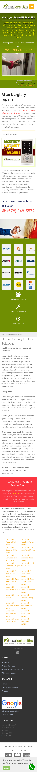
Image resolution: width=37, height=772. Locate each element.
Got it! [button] (6, 768)
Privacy (5, 691)
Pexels (20, 334)
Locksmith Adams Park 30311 (11, 542)
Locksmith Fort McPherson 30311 (27, 574)
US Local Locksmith (10, 711)
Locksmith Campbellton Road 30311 (11, 558)
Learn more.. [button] (28, 763)
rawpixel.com (12, 334)
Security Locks (9, 673)
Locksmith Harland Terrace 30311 (28, 589)
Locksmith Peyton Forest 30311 (11, 613)
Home (6, 662)
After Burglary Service (13, 669)
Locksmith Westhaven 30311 (25, 613)
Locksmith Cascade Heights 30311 (13, 566)
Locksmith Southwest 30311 (25, 621)
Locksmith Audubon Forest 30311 (27, 542)
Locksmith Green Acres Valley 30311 (13, 581)
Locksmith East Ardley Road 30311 (12, 574)
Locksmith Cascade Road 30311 (27, 558)
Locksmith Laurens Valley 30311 (27, 597)
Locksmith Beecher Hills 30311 (11, 550)
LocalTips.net (7, 714)
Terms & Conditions (10, 687)
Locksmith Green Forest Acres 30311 (28, 581)
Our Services (9, 666)
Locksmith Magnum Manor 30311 (13, 605)
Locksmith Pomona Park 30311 (26, 605)
